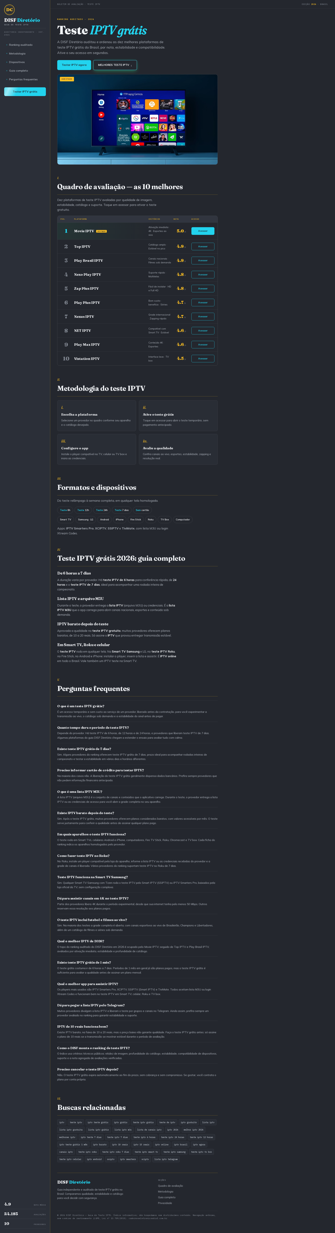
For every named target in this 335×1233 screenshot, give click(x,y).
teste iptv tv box (201, 1151)
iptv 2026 (172, 1129)
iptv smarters (128, 1159)
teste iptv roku (87, 1151)
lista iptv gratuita (71, 1129)
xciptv (145, 1159)
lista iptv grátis (98, 1129)
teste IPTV (159, 651)
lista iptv (208, 1122)
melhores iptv (67, 1137)
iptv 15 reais (141, 1144)
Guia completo (18, 70)
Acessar (203, 230)
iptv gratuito (189, 1122)
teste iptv (76, 1122)
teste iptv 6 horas (144, 1137)
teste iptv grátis (143, 1122)
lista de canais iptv (149, 1129)
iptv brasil (180, 1144)
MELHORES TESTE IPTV (115, 65)
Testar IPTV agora (74, 65)
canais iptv (66, 1151)
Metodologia (17, 53)
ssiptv (110, 1159)
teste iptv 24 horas (172, 1137)
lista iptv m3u (123, 1129)
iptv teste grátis (98, 1122)
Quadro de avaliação (170, 1185)
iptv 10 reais (120, 1144)
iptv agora (199, 1144)
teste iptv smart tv (146, 1151)
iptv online (161, 1144)
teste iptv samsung (174, 1151)
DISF (22, 22)
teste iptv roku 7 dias (115, 1151)
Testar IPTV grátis (25, 91)
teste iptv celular (70, 1159)
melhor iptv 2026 (193, 1129)
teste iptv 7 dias (117, 1137)
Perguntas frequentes (23, 79)
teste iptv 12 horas (201, 1137)
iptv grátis (120, 1122)
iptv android (94, 1159)
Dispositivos (17, 62)
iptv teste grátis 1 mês (73, 1144)
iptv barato (99, 1144)
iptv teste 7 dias (91, 1137)
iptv (61, 1122)
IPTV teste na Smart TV (120, 661)
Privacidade (165, 1203)
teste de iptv (167, 1122)
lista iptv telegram (166, 1159)
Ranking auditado (20, 44)
